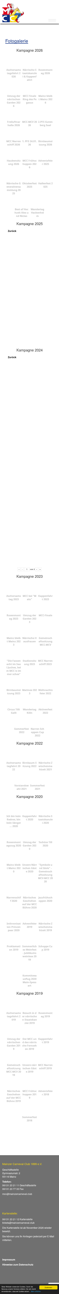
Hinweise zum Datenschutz (17, 1264)
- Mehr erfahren (35, 1291)
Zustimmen (48, 1287)
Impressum (8, 1259)
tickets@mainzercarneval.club (18, 1222)
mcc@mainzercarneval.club (17, 1194)
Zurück (11, 231)
